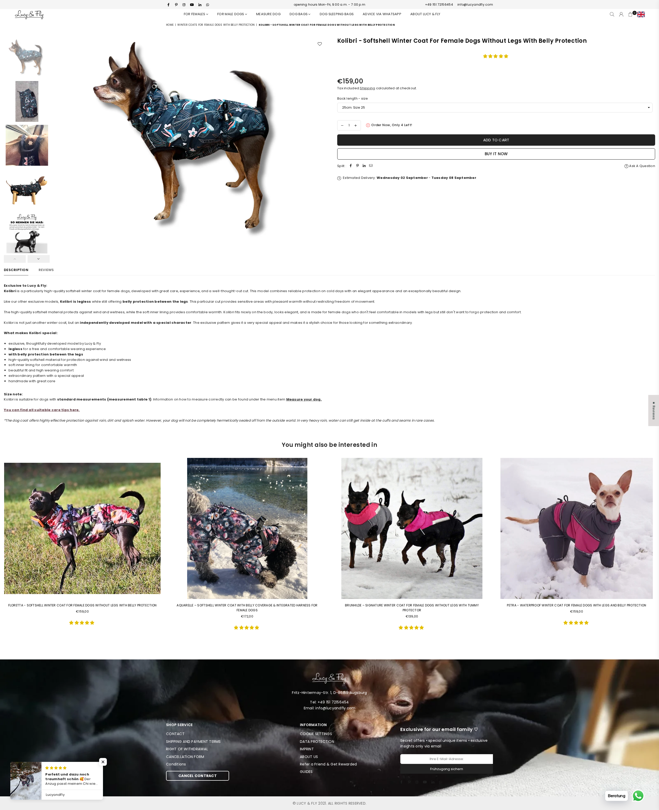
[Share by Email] (371, 166)
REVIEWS (46, 269)
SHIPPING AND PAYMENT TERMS (193, 741)
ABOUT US (309, 756)
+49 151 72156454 (439, 4)
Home (170, 25)
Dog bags (299, 14)
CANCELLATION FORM (185, 756)
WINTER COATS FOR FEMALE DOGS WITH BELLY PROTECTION (216, 25)
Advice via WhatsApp (382, 14)
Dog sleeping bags (337, 14)
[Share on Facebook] (351, 166)
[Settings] (640, 14)
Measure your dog (303, 399)
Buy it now (496, 153)
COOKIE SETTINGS (316, 733)
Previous (56, 138)
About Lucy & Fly (425, 14)
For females (195, 14)
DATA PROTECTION (317, 741)
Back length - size (352, 98)
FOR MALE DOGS (231, 14)
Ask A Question (641, 165)
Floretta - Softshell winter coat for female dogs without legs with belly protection (82, 605)
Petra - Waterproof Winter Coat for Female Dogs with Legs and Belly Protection (576, 605)
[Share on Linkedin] (364, 166)
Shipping (367, 88)
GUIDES (306, 771)
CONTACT (175, 733)
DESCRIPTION (16, 269)
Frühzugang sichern (446, 769)
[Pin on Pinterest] (357, 166)
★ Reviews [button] (653, 410)
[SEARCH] (612, 14)
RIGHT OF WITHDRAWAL (187, 749)
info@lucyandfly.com (475, 4)
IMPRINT (307, 749)
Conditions (176, 764)
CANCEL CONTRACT (197, 775)
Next (321, 138)
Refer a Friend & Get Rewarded (328, 764)
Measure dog (268, 14)
